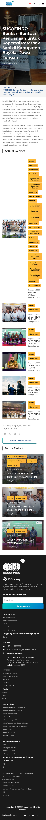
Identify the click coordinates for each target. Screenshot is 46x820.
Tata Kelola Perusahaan (10, 624)
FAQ (3, 764)
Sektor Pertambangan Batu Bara (13, 707)
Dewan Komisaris (8, 630)
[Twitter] (29, 815)
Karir (4, 637)
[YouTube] (33, 815)
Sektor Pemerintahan (9, 714)
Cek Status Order (8, 780)
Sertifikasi (5, 679)
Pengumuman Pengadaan (11, 776)
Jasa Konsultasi (8, 686)
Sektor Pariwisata (8, 729)
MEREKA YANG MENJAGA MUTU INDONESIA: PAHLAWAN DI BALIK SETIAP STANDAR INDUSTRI (23, 477)
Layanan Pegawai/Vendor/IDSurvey (18, 757)
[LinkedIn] (41, 815)
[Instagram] (37, 815)
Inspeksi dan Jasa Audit (10, 676)
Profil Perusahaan (8, 618)
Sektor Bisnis (8, 704)
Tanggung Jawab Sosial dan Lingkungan (20, 633)
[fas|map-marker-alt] (4, 653)
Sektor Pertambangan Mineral (12, 711)
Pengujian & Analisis (9, 673)
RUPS (4, 745)
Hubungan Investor (11, 741)
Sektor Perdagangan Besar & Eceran (15, 723)
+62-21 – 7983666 (14, 646)
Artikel (4, 692)
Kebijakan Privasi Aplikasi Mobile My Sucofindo (18, 789)
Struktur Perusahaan (9, 621)
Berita (4, 695)
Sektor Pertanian (8, 717)
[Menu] (43, 3)
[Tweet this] (9, 434)
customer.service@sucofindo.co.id (21, 650)
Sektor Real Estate (8, 732)
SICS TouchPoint (8, 786)
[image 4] (9, 3)
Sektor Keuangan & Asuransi (12, 720)
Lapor (4, 770)
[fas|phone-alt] (4, 646)
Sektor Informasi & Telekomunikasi (14, 726)
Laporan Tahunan (8, 751)
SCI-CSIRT (6, 795)
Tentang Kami (8, 614)
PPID (4, 767)
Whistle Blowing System (10, 783)
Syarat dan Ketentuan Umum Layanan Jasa (17, 773)
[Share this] (4, 434)
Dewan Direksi (7, 627)
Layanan (6, 670)
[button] (32, 3)
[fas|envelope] (4, 650)
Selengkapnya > (8, 735)
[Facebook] (25, 815)
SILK (3, 792)
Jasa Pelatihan (7, 682)
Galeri (4, 698)
